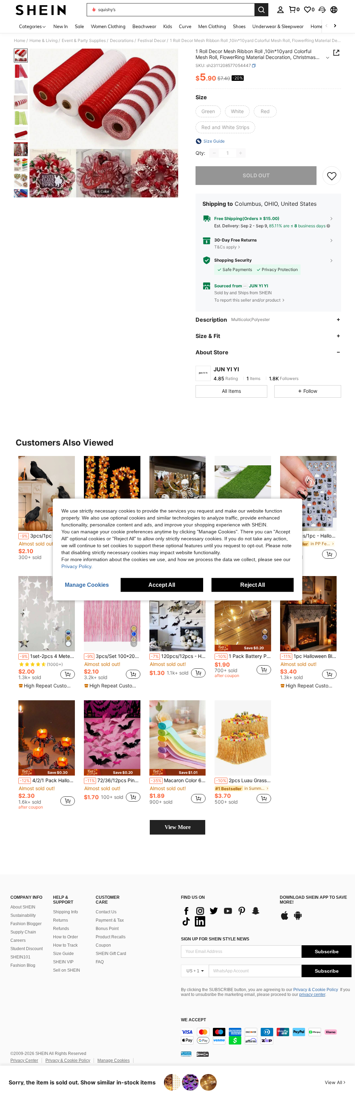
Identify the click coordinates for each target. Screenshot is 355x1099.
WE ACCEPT (193, 1020)
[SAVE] (331, 175)
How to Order (65, 937)
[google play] (298, 918)
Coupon (103, 945)
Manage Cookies (113, 1060)
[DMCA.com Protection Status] (203, 1053)
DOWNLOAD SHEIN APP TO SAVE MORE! (313, 900)
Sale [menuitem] (79, 26)
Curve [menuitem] (185, 26)
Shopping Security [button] (233, 260)
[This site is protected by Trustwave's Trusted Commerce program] (186, 1053)
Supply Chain (23, 932)
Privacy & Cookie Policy (315, 989)
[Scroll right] (334, 26)
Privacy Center (24, 1060)
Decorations (121, 40)
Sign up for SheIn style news (215, 939)
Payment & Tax (110, 920)
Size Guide (63, 953)
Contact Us (106, 912)
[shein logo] (41, 9)
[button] (322, 10)
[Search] (261, 9)
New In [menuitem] (60, 26)
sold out (256, 175)
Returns (60, 920)
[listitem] (47, 510)
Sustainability (23, 915)
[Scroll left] (326, 26)
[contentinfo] (266, 1036)
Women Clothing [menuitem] (108, 26)
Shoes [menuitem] (239, 26)
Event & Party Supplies (84, 40)
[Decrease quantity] (214, 153)
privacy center (312, 994)
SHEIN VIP (63, 961)
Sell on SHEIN (66, 970)
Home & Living (43, 40)
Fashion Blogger (26, 923)
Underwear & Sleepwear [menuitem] (278, 26)
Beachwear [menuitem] (144, 26)
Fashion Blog (22, 965)
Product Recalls (110, 937)
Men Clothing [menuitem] (212, 26)
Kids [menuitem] (167, 26)
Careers (18, 940)
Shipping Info (65, 912)
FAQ (100, 961)
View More (178, 827)
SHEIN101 (20, 957)
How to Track (65, 945)
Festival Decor (152, 40)
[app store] (284, 918)
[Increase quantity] (240, 153)
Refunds (61, 928)
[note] (45, 685)
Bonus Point (107, 928)
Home (19, 40)
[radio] (208, 111)
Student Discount (26, 948)
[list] (227, 916)
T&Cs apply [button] (225, 247)
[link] (294, 9)
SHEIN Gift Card (111, 953)
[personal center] (280, 10)
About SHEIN (22, 907)
